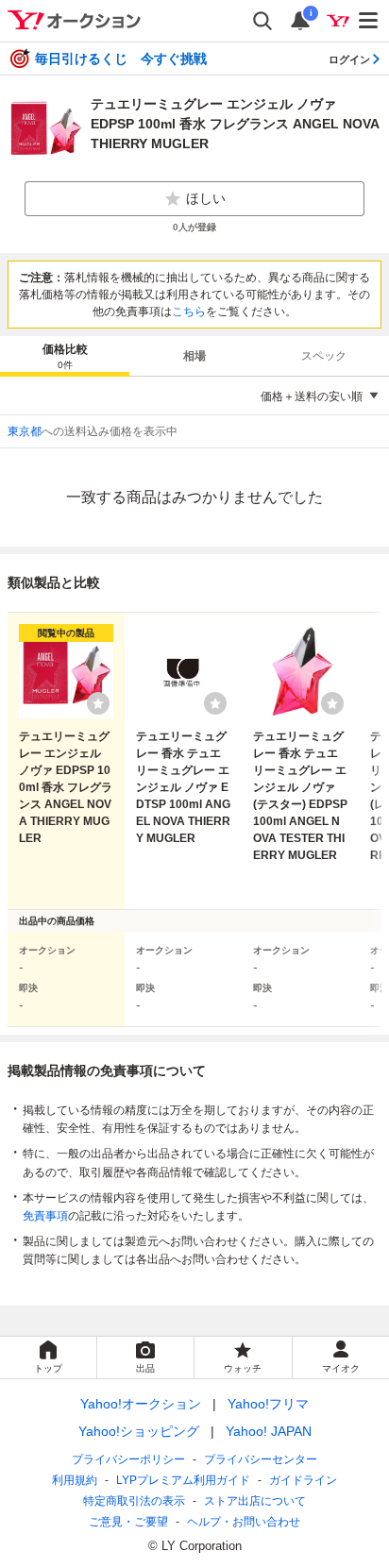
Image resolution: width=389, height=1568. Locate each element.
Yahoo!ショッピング (138, 1431)
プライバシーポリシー (128, 1459)
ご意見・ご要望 (128, 1521)
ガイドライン (303, 1480)
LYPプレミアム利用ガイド (183, 1480)
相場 (194, 355)
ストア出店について (255, 1501)
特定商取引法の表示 (134, 1501)
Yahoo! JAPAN (269, 1431)
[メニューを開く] (369, 21)
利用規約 (74, 1480)
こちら (189, 311)
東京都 (25, 431)
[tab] (64, 356)
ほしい (206, 198)
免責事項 (45, 1215)
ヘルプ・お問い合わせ (243, 1521)
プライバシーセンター (260, 1459)
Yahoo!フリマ (268, 1403)
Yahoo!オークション (140, 1403)
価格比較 (65, 356)
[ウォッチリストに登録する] (98, 703)
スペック (324, 355)
